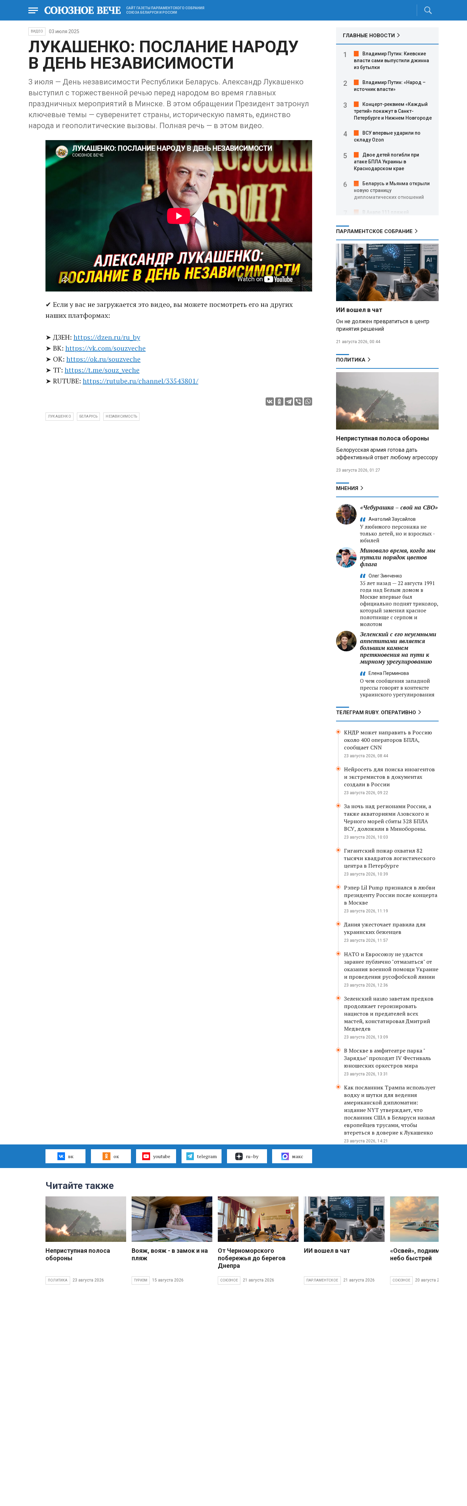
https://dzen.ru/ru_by (107, 337)
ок (116, 1156)
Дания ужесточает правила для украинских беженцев (385, 928)
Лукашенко (59, 416)
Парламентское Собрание (374, 231)
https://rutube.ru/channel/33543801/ (140, 380)
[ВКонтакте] (270, 401)
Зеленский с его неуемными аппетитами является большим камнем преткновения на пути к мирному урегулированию (398, 647)
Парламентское (322, 1280)
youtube (161, 1156)
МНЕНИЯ (347, 488)
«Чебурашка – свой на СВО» (399, 507)
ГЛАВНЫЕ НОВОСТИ (369, 35)
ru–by (252, 1156)
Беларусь (88, 416)
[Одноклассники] (279, 401)
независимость (121, 416)
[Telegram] (289, 401)
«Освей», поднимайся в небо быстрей (424, 1254)
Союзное (229, 1280)
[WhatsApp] (308, 401)
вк (71, 1156)
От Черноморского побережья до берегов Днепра (251, 1258)
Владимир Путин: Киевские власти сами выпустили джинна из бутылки (391, 60)
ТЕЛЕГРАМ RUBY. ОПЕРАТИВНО (376, 712)
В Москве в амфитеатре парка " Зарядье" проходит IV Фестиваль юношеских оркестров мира (387, 1058)
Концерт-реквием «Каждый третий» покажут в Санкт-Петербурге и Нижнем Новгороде (393, 111)
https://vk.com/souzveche (105, 348)
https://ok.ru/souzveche (103, 359)
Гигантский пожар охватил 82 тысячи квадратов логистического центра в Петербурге (389, 858)
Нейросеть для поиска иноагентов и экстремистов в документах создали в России (389, 776)
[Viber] (298, 401)
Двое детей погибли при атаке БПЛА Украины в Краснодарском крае (386, 161)
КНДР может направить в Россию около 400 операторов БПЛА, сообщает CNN (388, 740)
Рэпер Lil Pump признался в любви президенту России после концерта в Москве (390, 895)
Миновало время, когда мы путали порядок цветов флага (398, 557)
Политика (350, 360)
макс (297, 1156)
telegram (207, 1156)
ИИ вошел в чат (359, 309)
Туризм (140, 1280)
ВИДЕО (37, 31)
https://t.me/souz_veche (102, 370)
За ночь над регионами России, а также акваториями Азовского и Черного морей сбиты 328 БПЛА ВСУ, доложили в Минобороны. (387, 817)
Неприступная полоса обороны (382, 438)
